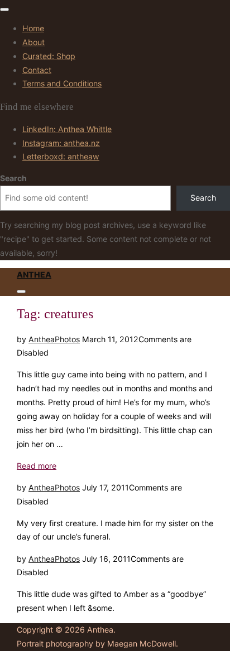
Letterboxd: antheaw (60, 156)
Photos (67, 339)
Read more (36, 465)
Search (13, 178)
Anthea (34, 274)
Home (33, 28)
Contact (36, 70)
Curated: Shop (48, 56)
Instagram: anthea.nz (61, 143)
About (33, 42)
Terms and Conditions (62, 83)
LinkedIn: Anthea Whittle (67, 129)
